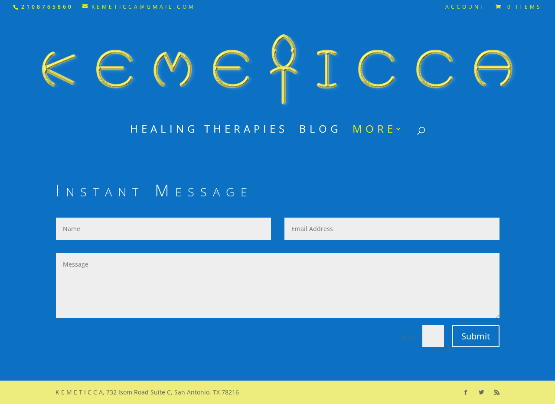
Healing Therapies (209, 131)
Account (465, 7)
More (374, 131)
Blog (320, 131)
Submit (475, 336)
